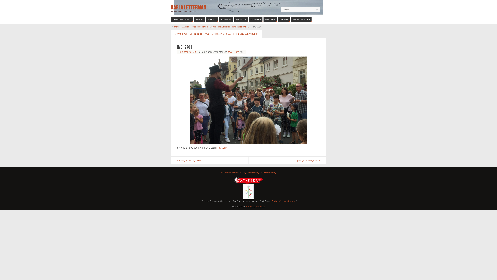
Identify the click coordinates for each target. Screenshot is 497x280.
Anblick (185, 27)
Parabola (250, 207)
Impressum (253, 172)
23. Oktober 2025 (187, 52)
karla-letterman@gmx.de (284, 201)
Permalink (221, 148)
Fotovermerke (268, 172)
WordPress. (260, 207)
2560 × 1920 (233, 52)
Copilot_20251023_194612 (189, 160)
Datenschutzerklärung (233, 172)
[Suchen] (316, 10)
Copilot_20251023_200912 (307, 160)
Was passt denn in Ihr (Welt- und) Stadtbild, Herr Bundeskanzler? (220, 27)
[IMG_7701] (248, 100)
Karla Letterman (188, 7)
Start (176, 27)
